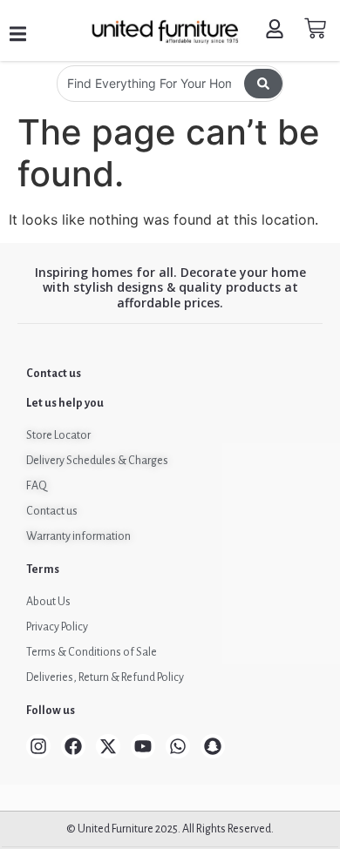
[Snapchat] (213, 746)
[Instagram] (38, 746)
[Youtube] (143, 746)
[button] (18, 34)
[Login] (277, 31)
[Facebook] (73, 746)
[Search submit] (263, 83)
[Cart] (315, 28)
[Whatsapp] (178, 746)
